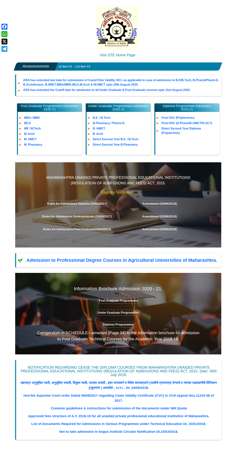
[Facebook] (4, 26)
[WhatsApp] (4, 34)
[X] (4, 41)
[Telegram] (4, 49)
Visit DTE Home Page (117, 55)
